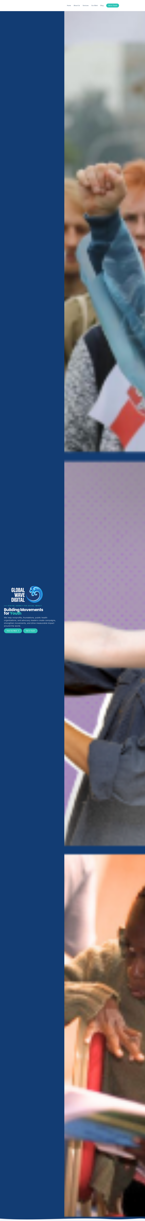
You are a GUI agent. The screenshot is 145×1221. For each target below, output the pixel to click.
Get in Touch (112, 5)
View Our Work (12, 631)
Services (86, 5)
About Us (77, 5)
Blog (101, 5)
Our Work (94, 5)
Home (69, 5)
